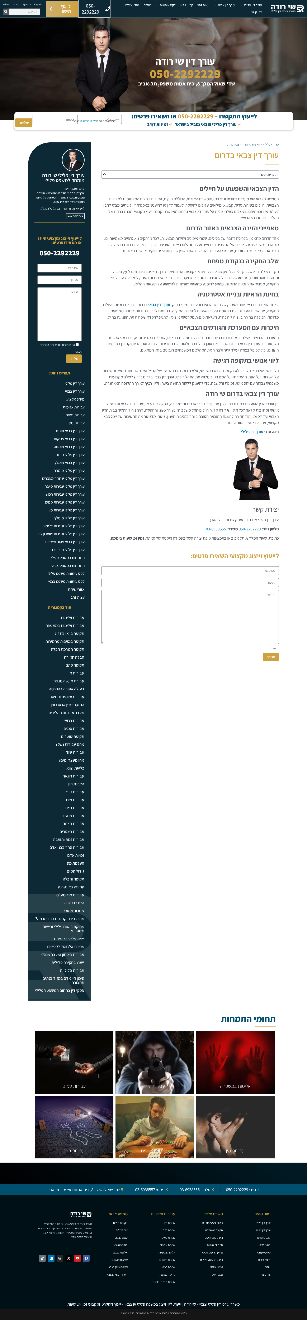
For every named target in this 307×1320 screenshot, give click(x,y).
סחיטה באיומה (167, 1274)
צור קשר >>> (75, 216)
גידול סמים (75, 871)
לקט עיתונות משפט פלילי (66, 573)
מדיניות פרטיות (127, 1313)
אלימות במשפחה (235, 1086)
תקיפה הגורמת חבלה (67, 649)
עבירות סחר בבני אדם (66, 847)
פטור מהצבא (121, 1245)
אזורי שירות (256, 144)
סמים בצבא (121, 1238)
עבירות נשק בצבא (118, 1267)
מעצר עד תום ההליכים (66, 712)
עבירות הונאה (73, 776)
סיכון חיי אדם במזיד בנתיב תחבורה (63, 980)
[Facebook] (86, 1258)
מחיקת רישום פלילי (212, 1252)
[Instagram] (60, 1258)
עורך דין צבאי (159, 304)
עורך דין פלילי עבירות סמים (65, 502)
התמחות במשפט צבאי (68, 565)
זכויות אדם (75, 855)
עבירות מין (77, 422)
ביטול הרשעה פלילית (211, 1260)
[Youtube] (77, 1258)
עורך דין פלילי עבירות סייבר (65, 486)
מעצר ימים (217, 1274)
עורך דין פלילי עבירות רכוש (65, 494)
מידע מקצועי (75, 399)
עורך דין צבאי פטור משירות (65, 541)
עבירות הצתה (73, 823)
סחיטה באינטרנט (71, 887)
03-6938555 (216, 529)
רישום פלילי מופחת (212, 1223)
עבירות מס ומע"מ (70, 895)
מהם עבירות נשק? (70, 744)
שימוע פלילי (216, 1267)
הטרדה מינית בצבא (117, 1274)
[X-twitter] (68, 1258)
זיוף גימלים (122, 1230)
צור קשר (265, 1274)
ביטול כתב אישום (214, 1238)
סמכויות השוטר (215, 1245)
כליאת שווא (75, 768)
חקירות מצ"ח (120, 1223)
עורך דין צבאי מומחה (69, 446)
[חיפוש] (6, 12)
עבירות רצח (74, 807)
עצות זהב (78, 597)
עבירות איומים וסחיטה (66, 697)
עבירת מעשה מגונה (68, 681)
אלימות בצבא (120, 1252)
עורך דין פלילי (272, 144)
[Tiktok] (42, 1258)
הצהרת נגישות (142, 1313)
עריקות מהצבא (120, 1260)
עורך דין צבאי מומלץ (70, 462)
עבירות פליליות (72, 970)
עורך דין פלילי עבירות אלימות (63, 525)
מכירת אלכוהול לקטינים (65, 946)
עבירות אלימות (74, 406)
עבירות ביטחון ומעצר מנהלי (62, 954)
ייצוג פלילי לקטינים (69, 938)
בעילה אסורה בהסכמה (66, 689)
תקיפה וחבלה (73, 879)
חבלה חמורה (74, 657)
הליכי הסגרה (74, 903)
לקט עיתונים (263, 1238)
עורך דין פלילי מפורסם (68, 549)
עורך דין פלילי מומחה (69, 470)
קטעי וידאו (264, 1245)
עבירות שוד (75, 752)
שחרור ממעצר (72, 910)
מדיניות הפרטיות (89, 121)
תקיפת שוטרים (72, 736)
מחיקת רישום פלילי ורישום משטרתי (63, 928)
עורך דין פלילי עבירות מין (67, 509)
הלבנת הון (76, 784)
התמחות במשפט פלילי (68, 557)
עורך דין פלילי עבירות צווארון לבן (61, 533)
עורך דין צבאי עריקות (69, 438)
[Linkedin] (51, 1258)
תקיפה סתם (75, 665)
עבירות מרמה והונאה (164, 1282)
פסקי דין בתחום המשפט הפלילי (59, 990)
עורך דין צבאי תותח (70, 430)
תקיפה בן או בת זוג (69, 633)
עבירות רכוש (74, 720)
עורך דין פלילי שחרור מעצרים (63, 478)
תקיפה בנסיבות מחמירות (64, 641)
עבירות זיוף (75, 792)
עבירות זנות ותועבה (68, 839)
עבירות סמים (75, 414)
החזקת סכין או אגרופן (67, 704)
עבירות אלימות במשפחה (65, 625)
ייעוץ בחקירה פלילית (68, 962)
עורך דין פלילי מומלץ (69, 517)
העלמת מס (75, 863)
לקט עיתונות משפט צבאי (66, 581)
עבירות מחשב (73, 815)
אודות (267, 1267)
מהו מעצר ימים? (71, 760)
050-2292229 (185, 73)
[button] (250, 5)
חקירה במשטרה (214, 1230)
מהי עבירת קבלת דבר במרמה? (59, 918)
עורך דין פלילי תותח (70, 454)
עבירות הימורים (72, 831)
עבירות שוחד (74, 800)
